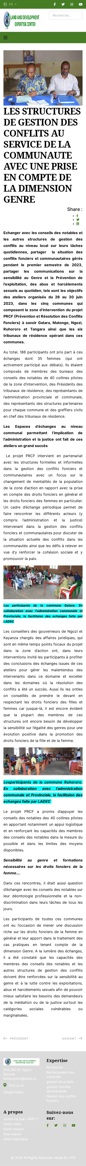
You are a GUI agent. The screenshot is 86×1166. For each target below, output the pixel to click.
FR (11, 4)
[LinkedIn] (77, 224)
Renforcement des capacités (60, 1074)
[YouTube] (81, 4)
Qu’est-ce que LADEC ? (21, 1119)
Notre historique (15, 1139)
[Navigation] (5, 37)
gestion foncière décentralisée (59, 1089)
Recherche (55, 1067)
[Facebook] (55, 4)
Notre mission (13, 1129)
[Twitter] (63, 4)
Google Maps (13, 1092)
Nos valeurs (12, 1134)
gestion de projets (60, 1082)
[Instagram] (71, 4)
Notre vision (12, 1124)
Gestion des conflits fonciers (61, 1098)
